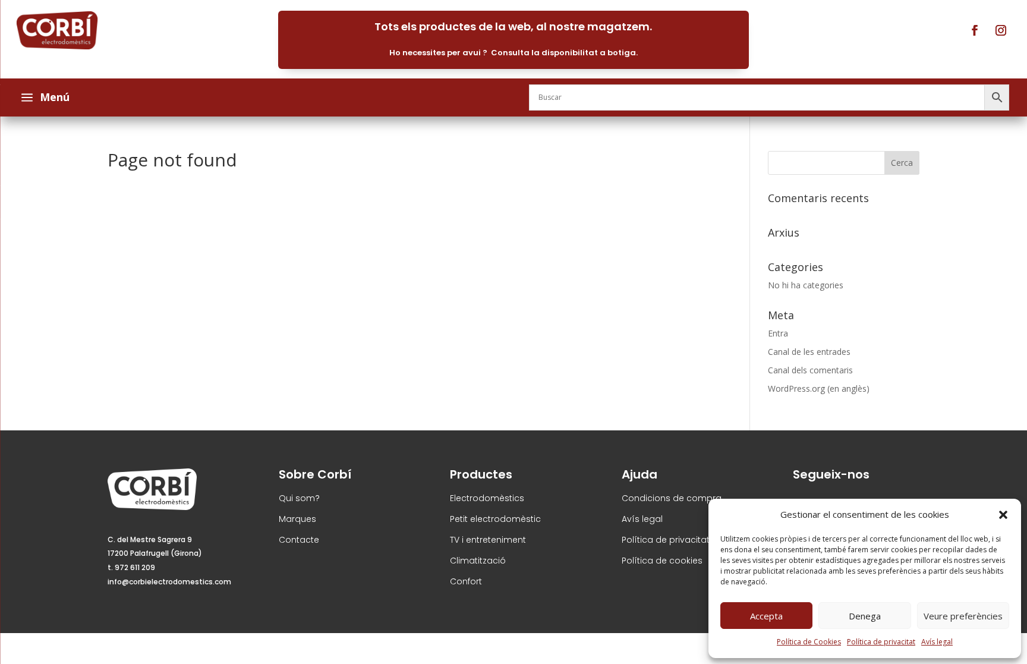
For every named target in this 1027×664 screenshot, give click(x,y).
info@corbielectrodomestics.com (169, 582)
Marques (297, 519)
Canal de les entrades (809, 351)
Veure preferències (963, 616)
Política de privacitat (881, 642)
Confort (466, 581)
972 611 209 (135, 567)
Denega (865, 616)
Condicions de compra (672, 498)
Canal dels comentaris (810, 370)
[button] (1003, 515)
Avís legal (937, 642)
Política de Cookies (809, 642)
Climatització (478, 561)
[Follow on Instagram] (1001, 30)
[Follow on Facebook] (974, 30)
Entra (778, 333)
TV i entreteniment (488, 540)
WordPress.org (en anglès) (819, 388)
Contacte (299, 540)
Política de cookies (662, 561)
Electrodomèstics (487, 498)
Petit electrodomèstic (495, 519)
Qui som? (299, 498)
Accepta (766, 616)
